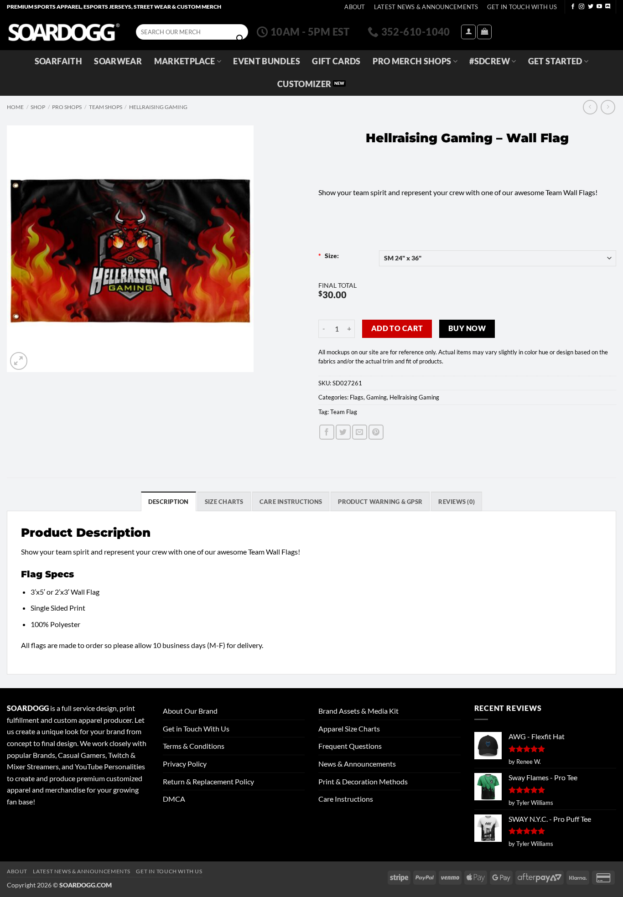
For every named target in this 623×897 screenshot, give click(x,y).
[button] (468, 32)
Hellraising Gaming (158, 107)
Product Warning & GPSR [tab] (380, 501)
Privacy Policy (185, 763)
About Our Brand (190, 710)
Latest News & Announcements (426, 6)
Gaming (376, 397)
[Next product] (590, 107)
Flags (356, 397)
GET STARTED (555, 61)
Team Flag (343, 411)
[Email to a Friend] (359, 432)
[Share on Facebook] (326, 432)
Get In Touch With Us (522, 6)
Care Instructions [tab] (291, 501)
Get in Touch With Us (196, 728)
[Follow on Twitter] (590, 7)
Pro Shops (67, 107)
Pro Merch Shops (412, 61)
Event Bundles (266, 61)
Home (15, 107)
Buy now (467, 328)
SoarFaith (58, 61)
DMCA (174, 798)
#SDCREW (489, 61)
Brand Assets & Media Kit (358, 710)
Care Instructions (345, 798)
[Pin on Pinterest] (376, 432)
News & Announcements (357, 763)
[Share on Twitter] (343, 432)
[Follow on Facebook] (573, 7)
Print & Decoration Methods (363, 781)
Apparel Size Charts (349, 728)
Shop (38, 107)
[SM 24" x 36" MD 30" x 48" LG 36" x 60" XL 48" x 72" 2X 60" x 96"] (498, 258)
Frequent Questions (350, 745)
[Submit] (240, 39)
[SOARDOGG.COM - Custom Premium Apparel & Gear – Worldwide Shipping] (64, 31)
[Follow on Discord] (608, 7)
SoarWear (118, 61)
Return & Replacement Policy (208, 781)
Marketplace (184, 61)
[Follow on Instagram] (581, 7)
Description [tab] (168, 501)
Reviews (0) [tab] (456, 501)
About (354, 6)
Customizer (304, 84)
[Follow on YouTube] (599, 7)
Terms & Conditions (193, 745)
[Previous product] (608, 107)
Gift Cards (336, 61)
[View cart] (484, 32)
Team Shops (105, 107)
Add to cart (397, 328)
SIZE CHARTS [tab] (224, 501)
